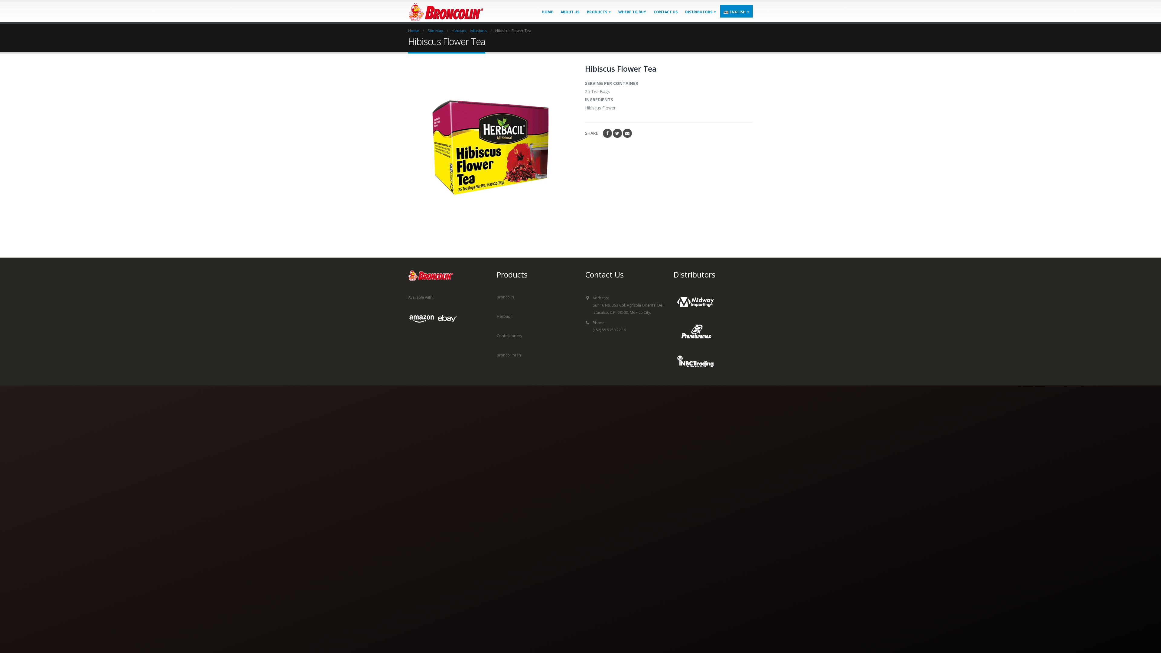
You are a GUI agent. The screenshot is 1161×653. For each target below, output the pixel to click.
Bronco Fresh (509, 355)
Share (591, 133)
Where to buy (632, 12)
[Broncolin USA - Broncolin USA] (446, 11)
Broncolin (505, 297)
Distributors (698, 12)
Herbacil (504, 316)
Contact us (666, 12)
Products (597, 12)
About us (570, 12)
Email (627, 133)
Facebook (607, 133)
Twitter (617, 133)
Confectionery (509, 335)
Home (547, 12)
